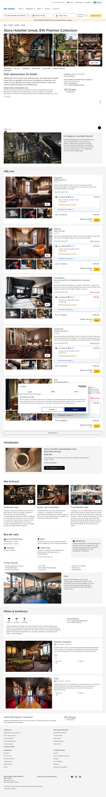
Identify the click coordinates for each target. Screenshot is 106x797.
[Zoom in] (100, 101)
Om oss (56, 753)
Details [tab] (53, 391)
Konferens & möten (9, 758)
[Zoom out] (100, 103)
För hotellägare (58, 761)
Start (5, 25)
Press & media (8, 755)
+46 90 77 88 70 (76, 622)
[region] (53, 115)
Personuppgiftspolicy (10, 741)
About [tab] (76, 391)
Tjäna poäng (57, 738)
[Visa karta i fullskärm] (99, 127)
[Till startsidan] (9, 8)
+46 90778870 (73, 83)
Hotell (11, 25)
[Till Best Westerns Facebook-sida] (71, 777)
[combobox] (17, 15)
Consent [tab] (29, 392)
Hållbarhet (56, 764)
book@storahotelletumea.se (76, 85)
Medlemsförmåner (59, 741)
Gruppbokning (8, 761)
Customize (52, 409)
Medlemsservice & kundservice (12, 732)
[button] (63, 209)
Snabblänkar (8, 750)
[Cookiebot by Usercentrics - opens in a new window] (79, 386)
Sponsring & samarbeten (60, 767)
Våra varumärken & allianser (61, 755)
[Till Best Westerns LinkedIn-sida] (80, 777)
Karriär (6, 767)
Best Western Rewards (61, 730)
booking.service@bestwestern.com (47, 776)
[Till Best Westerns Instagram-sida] (75, 777)
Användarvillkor (8, 744)
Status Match (57, 744)
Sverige (17, 25)
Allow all (75, 409)
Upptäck (56, 758)
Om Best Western (59, 750)
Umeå (23, 25)
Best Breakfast (8, 764)
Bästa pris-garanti (9, 738)
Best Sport (7, 753)
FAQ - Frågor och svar (10, 735)
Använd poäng (58, 735)
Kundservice (8, 730)
